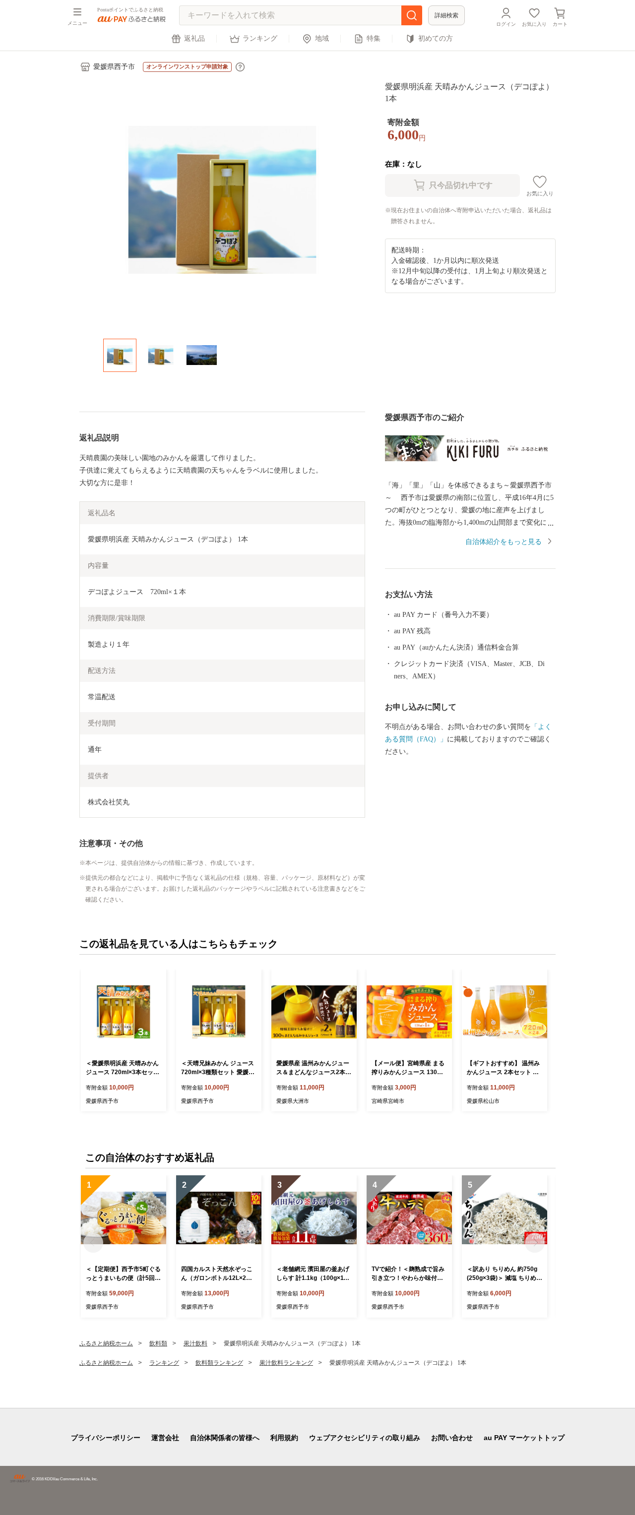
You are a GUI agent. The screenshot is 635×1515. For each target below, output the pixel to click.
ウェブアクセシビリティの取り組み (364, 1438)
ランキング (260, 38)
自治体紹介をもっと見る (503, 541)
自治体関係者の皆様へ (224, 1438)
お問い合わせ (452, 1438)
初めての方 (435, 38)
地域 (322, 38)
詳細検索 (446, 15)
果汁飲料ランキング (286, 1362)
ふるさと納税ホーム (106, 1343)
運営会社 (165, 1438)
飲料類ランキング (219, 1362)
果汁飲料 (195, 1343)
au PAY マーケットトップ (524, 1438)
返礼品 (194, 38)
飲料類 (158, 1343)
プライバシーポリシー (105, 1438)
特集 (374, 38)
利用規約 (284, 1438)
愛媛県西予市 (114, 66)
